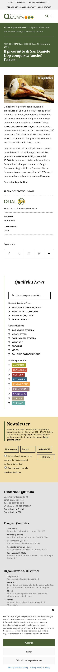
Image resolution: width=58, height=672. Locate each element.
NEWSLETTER (19, 334)
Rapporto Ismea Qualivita (19, 547)
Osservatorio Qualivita (18, 541)
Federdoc (11, 582)
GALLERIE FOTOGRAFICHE (26, 354)
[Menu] (52, 16)
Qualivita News (29, 282)
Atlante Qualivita (15, 534)
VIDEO (15, 350)
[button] (53, 610)
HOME (7, 27)
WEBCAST (17, 342)
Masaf (10, 591)
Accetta (29, 642)
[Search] (45, 16)
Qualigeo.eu (12, 528)
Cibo (6, 230)
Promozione (20, 389)
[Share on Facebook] (9, 253)
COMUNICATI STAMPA (24, 338)
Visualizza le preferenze (29, 660)
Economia (29, 44)
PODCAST (17, 346)
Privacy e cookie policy (18, 667)
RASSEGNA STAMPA (23, 330)
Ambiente (18, 365)
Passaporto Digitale (16, 553)
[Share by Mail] (49, 253)
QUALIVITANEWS (20, 27)
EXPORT (30, 191)
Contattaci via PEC (12, 512)
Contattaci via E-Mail (14, 509)
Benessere (19, 369)
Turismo (18, 403)
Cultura (18, 374)
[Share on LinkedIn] (39, 253)
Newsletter (20, 2)
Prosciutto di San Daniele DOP (20, 208)
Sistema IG (19, 393)
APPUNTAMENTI (20, 319)
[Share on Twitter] (19, 253)
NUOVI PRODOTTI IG (23, 315)
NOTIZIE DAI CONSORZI (25, 311)
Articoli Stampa (13, 44)
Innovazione (20, 384)
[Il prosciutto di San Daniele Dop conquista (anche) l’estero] (29, 89)
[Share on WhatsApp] (29, 253)
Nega (29, 651)
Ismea (10, 599)
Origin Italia (12, 576)
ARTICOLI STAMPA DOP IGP (26, 307)
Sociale (17, 398)
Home (10, 2)
